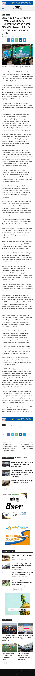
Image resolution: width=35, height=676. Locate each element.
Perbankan (21, 633)
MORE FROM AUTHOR (21, 458)
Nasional (8, 14)
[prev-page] (3, 489)
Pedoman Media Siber (21, 671)
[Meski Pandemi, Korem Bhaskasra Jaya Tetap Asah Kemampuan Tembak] (6, 574)
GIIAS (20, 651)
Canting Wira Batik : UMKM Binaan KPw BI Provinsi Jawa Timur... (25, 637)
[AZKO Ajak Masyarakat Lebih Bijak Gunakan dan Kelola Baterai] (6, 483)
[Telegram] (24, 40)
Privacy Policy (11, 671)
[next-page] (5, 489)
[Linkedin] (20, 40)
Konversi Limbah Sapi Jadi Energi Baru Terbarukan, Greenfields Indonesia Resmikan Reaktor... (22, 565)
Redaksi (5, 36)
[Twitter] (12, 40)
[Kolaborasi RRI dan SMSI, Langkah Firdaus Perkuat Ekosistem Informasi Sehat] (6, 464)
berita (8, 424)
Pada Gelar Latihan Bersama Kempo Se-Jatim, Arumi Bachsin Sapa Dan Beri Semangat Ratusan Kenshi (9, 448)
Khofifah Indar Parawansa (8, 427)
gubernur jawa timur (15, 424)
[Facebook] (8, 40)
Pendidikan (4, 633)
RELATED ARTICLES (8, 458)
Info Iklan (30, 671)
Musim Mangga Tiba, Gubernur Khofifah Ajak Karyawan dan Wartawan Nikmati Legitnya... (22, 582)
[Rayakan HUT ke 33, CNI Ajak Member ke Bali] (6, 558)
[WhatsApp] (16, 40)
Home (3, 12)
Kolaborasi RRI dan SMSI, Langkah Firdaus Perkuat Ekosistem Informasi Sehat (22, 464)
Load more (16, 589)
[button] (3, 8)
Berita (7, 12)
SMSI (3, 651)
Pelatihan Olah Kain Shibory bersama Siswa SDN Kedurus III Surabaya (25, 446)
